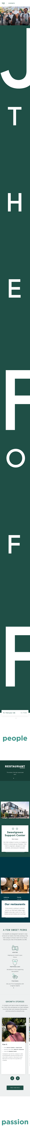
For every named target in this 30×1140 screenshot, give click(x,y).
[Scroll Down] (16, 720)
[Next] (17, 829)
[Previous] (13, 829)
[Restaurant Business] (15, 766)
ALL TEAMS (24, 712)
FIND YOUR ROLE (15, 1087)
